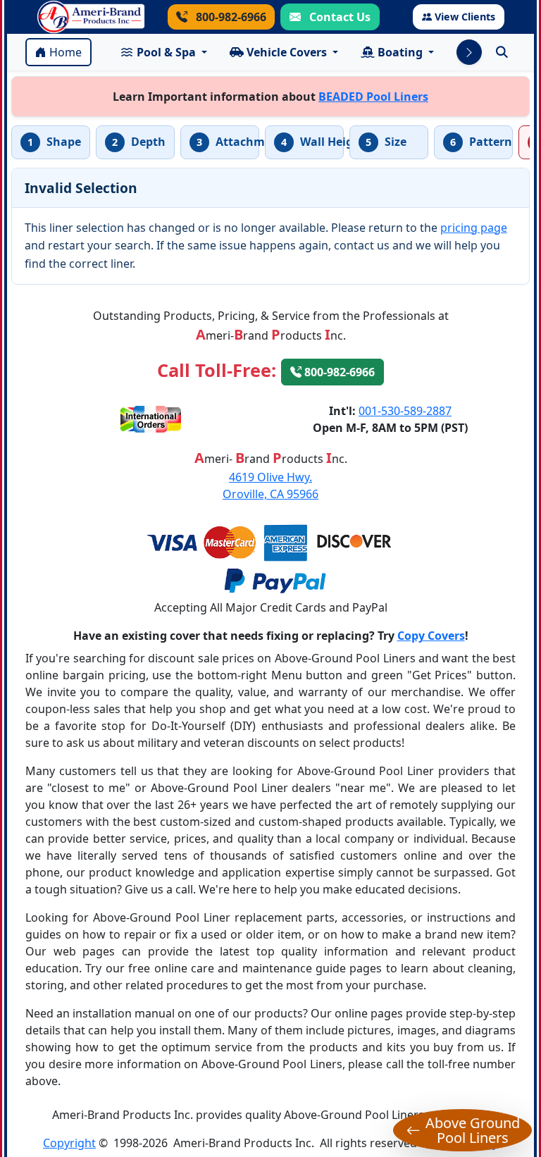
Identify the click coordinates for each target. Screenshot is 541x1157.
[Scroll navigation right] (469, 52)
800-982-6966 (229, 17)
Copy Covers (431, 635)
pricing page (473, 227)
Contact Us (338, 17)
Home (65, 52)
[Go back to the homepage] (91, 17)
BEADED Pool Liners (373, 96)
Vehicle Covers (287, 52)
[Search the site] (501, 52)
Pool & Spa (166, 52)
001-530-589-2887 (405, 411)
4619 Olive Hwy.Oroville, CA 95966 (270, 485)
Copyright (69, 1143)
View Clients (465, 16)
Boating (400, 52)
